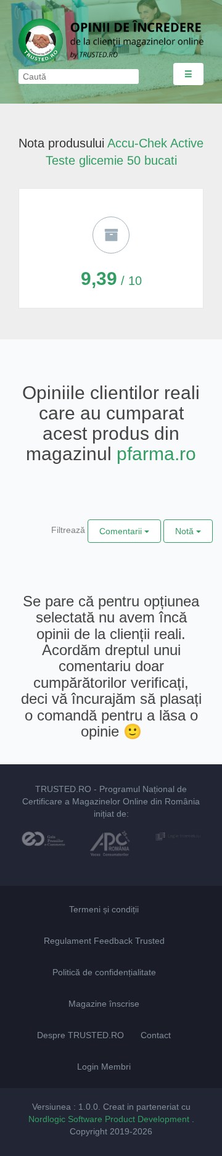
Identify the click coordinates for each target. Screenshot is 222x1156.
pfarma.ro (156, 454)
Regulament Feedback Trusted (104, 941)
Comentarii (121, 531)
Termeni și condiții (104, 909)
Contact (156, 1035)
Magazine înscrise (103, 1004)
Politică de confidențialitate (104, 972)
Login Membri (104, 1066)
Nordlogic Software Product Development (110, 1119)
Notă (185, 531)
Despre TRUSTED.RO (80, 1035)
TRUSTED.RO (63, 789)
